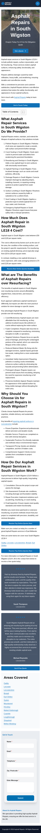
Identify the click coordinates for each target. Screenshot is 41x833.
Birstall (28, 543)
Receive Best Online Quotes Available (20, 269)
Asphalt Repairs (20, 97)
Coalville (7, 714)
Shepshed (7, 720)
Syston (6, 700)
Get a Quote (19, 51)
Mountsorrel (8, 703)
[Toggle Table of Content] (21, 112)
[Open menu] (38, 3)
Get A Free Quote (20, 668)
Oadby (3, 543)
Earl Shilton (8, 697)
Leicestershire (20, 543)
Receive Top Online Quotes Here (20, 523)
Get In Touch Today (20, 105)
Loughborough (9, 717)
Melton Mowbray (10, 724)
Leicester (10, 543)
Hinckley (7, 707)
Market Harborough (11, 710)
